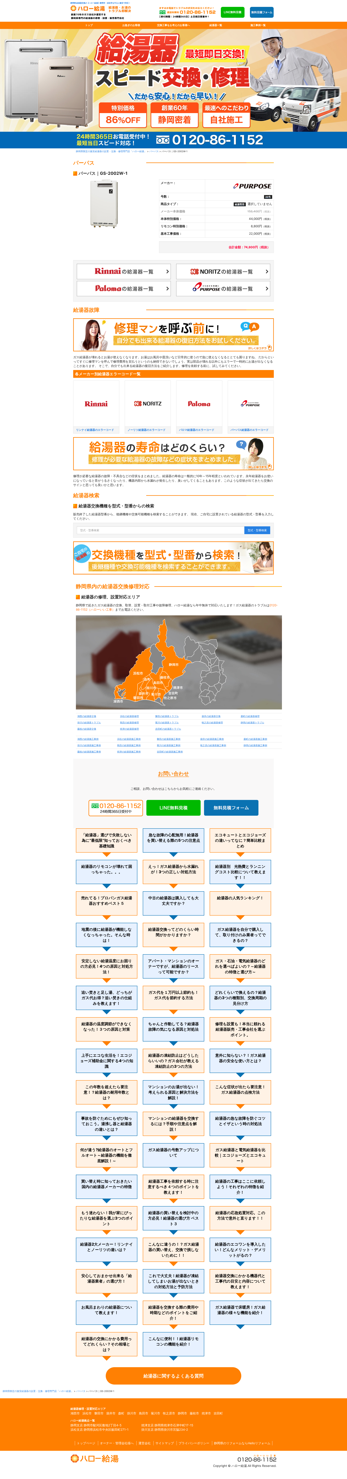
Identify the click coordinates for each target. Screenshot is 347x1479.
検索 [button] (257, 530)
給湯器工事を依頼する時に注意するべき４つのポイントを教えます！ (173, 1187)
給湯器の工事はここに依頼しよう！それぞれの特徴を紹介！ (240, 1187)
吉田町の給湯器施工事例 (170, 751)
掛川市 (131, 1413)
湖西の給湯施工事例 (87, 739)
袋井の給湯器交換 (211, 716)
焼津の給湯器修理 (129, 729)
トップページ (86, 1443)
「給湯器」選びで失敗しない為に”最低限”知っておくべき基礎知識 (107, 840)
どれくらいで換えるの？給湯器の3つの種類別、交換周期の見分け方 (240, 998)
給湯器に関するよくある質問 (173, 1376)
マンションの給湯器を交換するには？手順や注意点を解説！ (173, 1124)
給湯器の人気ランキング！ (240, 898)
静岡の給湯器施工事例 (255, 745)
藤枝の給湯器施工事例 (89, 751)
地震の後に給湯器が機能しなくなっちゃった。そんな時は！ (107, 935)
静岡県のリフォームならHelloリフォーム (242, 1443)
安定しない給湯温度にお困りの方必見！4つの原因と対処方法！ (106, 966)
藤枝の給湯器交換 (86, 729)
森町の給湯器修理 (250, 716)
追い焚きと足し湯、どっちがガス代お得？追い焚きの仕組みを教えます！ (106, 998)
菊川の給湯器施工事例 (168, 745)
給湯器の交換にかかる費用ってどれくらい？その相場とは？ (107, 1344)
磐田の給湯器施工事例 (168, 739)
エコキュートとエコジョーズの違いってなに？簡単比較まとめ (240, 840)
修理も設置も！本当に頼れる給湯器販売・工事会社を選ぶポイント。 (240, 1029)
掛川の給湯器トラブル (89, 722)
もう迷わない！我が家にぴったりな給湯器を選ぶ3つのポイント (106, 1218)
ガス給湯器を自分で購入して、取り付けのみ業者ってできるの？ (240, 935)
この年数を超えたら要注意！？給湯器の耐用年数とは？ (107, 1092)
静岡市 (182, 1413)
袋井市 (110, 1413)
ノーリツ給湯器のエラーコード (147, 430)
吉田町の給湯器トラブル (168, 729)
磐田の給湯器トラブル (167, 716)
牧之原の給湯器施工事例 (213, 745)
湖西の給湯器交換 (86, 716)
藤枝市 (194, 1413)
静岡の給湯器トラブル (252, 722)
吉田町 (218, 1413)
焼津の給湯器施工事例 (129, 751)
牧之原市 (169, 1413)
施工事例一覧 (258, 25)
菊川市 (155, 1413)
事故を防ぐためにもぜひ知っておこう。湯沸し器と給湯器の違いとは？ (106, 1124)
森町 (121, 1413)
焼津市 (206, 1413)
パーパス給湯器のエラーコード (250, 430)
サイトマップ (164, 1443)
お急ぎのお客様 (131, 25)
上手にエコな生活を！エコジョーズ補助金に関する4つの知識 (106, 1061)
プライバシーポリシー (194, 1443)
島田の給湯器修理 (129, 722)
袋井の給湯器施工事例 (212, 739)
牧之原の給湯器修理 (212, 722)
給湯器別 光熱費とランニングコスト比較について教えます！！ (240, 872)
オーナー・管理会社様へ (117, 1443)
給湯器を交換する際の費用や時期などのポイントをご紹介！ (173, 1312)
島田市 (143, 1413)
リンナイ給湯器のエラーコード (95, 430)
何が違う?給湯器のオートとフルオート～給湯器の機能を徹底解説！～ (106, 1155)
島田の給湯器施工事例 (129, 745)
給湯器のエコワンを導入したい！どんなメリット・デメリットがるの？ (240, 1250)
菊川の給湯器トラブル (167, 722)
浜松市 (87, 1413)
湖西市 (75, 1413)
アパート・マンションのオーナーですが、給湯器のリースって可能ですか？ (173, 966)
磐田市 (99, 1413)
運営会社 (144, 1443)
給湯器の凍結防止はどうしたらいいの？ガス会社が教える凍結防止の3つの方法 (173, 1061)
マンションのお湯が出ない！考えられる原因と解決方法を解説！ (173, 1092)
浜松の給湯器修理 (129, 716)
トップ (89, 25)
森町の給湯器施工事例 (255, 739)
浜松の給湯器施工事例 (129, 739)
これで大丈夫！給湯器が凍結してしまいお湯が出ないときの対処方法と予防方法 (173, 1281)
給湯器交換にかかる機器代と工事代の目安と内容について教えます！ (240, 1281)
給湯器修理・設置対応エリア (88, 1408)
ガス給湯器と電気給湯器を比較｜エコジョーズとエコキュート (240, 1155)
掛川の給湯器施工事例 (89, 745)
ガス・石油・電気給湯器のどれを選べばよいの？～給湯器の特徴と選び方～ (240, 966)
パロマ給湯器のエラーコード (196, 430)
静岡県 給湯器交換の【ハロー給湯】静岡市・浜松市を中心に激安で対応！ (100, 3)
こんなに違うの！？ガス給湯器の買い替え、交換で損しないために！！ (173, 1250)
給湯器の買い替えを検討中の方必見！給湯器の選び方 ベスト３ (173, 1218)
